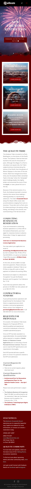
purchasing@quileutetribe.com (13, 309)
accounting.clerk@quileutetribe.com (15, 250)
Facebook (13, 467)
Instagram (22, 467)
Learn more (15, 79)
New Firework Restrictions (15, 27)
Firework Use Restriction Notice (14, 40)
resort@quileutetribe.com (11, 438)
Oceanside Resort (22, 199)
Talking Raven (21, 452)
